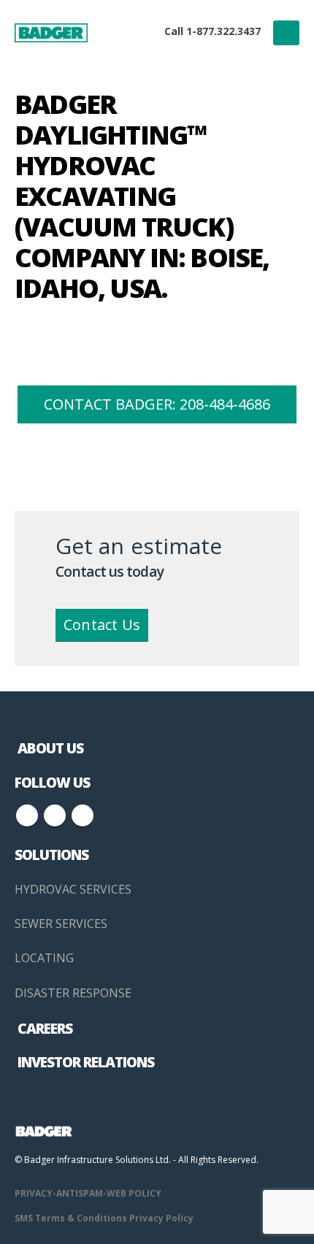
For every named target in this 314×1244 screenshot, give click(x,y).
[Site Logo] (51, 32)
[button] (286, 32)
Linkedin (82, 815)
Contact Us (102, 624)
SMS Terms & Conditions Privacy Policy (104, 1218)
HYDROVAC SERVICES (73, 889)
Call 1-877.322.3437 (212, 31)
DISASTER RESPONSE (73, 993)
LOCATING (44, 958)
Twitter (55, 815)
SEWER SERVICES (61, 923)
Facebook (27, 815)
